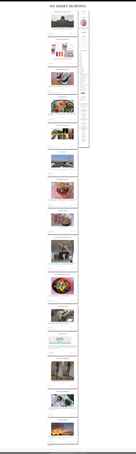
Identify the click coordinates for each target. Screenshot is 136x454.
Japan (85, 39)
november (81, 68)
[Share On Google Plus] (76, 33)
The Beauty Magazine (83, 109)
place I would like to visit (56, 147)
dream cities (51, 147)
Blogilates (51, 270)
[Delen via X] (73, 33)
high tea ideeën (59, 206)
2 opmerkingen (50, 63)
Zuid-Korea (85, 45)
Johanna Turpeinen (83, 139)
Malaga (80, 43)
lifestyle (62, 270)
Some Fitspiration (62, 333)
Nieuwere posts (50, 445)
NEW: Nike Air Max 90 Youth (62, 69)
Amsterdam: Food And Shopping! (62, 12)
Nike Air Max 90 (57, 92)
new (51, 92)
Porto (84, 43)
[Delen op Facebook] (72, 33)
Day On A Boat (62, 152)
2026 (80, 52)
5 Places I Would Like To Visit (62, 125)
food (50, 206)
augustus (81, 71)
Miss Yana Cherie (83, 135)
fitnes (53, 270)
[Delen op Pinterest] (75, 33)
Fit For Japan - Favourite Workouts (62, 237)
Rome (79, 44)
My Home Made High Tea (62, 179)
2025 (80, 53)
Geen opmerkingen (51, 33)
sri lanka (86, 46)
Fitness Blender (56, 270)
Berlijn (87, 38)
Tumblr (61, 140)
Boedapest (80, 39)
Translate (86, 100)
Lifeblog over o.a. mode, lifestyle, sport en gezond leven (84, 127)
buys (50, 92)
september (81, 70)
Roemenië (87, 43)
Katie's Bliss (83, 113)
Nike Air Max (54, 92)
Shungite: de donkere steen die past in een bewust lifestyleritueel (83, 110)
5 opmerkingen (50, 300)
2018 (80, 61)
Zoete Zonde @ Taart (62, 306)
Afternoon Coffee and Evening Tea (83, 105)
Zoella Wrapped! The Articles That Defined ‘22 (83, 123)
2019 (80, 60)
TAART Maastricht (53, 329)
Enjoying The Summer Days (62, 391)
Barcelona (83, 38)
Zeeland (82, 45)
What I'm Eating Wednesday (84, 106)
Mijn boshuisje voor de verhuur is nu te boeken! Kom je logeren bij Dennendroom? (83, 129)
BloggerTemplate (57, 449)
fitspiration (59, 270)
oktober (81, 69)
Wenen (80, 45)
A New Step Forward (62, 420)
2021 (80, 58)
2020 (80, 59)
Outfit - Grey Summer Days (62, 358)
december (81, 67)
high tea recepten (63, 206)
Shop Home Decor (83, 136)
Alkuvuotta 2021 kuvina (83, 140)
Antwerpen (80, 38)
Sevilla (82, 44)
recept (71, 206)
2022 (80, 57)
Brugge (83, 39)
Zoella (83, 122)
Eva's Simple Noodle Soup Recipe (63, 274)
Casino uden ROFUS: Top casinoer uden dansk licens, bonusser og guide (83, 119)
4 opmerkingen (50, 173)
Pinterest (63, 140)
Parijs (82, 43)
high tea (52, 206)
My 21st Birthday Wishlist (62, 39)
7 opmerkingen (50, 385)
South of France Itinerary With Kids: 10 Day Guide (84, 115)
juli (80, 72)
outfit (53, 415)
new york (83, 46)
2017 (80, 62)
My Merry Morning (68, 6)
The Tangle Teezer (62, 210)
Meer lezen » (62, 31)
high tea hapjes (55, 206)
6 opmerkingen (50, 327)
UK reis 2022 (84, 44)
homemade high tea (68, 206)
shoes (60, 92)
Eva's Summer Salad (62, 97)
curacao (80, 46)
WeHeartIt (64, 140)
